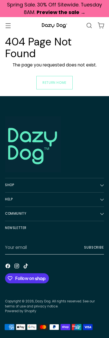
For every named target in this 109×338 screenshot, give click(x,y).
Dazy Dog (43, 301)
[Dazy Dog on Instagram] (17, 267)
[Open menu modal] (8, 25)
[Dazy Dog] (54, 25)
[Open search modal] (89, 25)
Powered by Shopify (20, 311)
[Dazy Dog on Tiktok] (26, 267)
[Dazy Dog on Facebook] (8, 267)
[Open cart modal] (101, 25)
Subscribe (94, 247)
